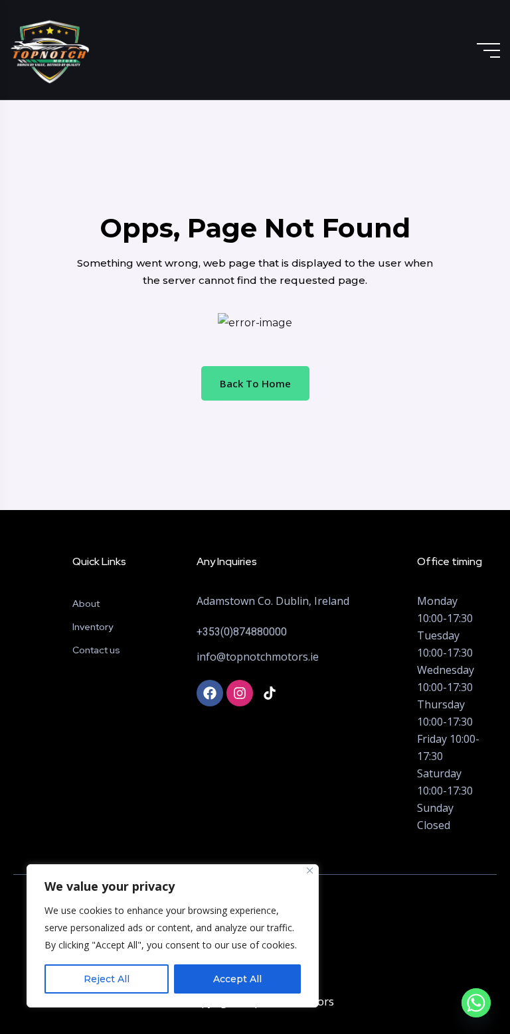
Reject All (106, 979)
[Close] (310, 870)
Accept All (237, 979)
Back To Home (255, 383)
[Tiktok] (269, 693)
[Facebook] (210, 693)
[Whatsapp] (476, 1002)
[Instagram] (239, 693)
